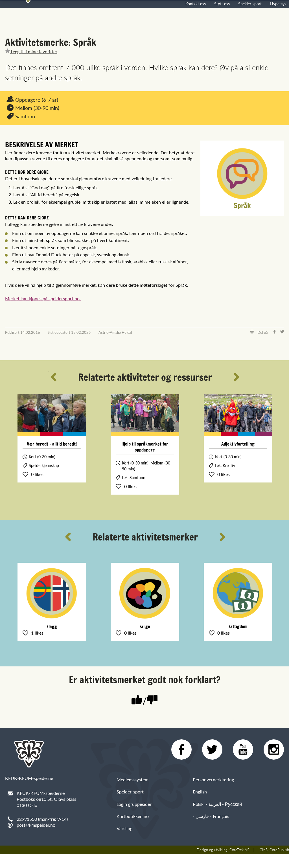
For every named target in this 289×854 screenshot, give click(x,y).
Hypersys (278, 3)
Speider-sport (250, 3)
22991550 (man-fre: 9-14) (42, 819)
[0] (152, 700)
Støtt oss (222, 3)
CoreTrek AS (239, 849)
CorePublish (279, 849)
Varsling (124, 828)
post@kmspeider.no (36, 825)
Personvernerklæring (213, 779)
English (200, 791)
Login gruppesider (134, 804)
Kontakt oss (195, 3)
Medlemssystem (132, 779)
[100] (137, 700)
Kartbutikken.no (133, 816)
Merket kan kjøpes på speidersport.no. (43, 298)
